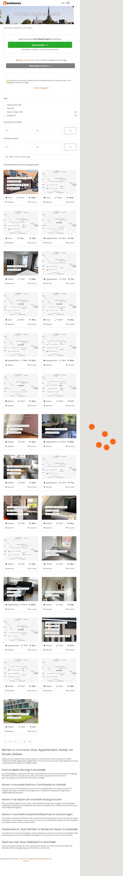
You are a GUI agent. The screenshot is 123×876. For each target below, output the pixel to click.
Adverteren (14, 859)
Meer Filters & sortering (19, 157)
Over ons (23, 859)
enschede (22, 750)
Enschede (27, 28)
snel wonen (4, 859)
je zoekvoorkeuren (29, 60)
